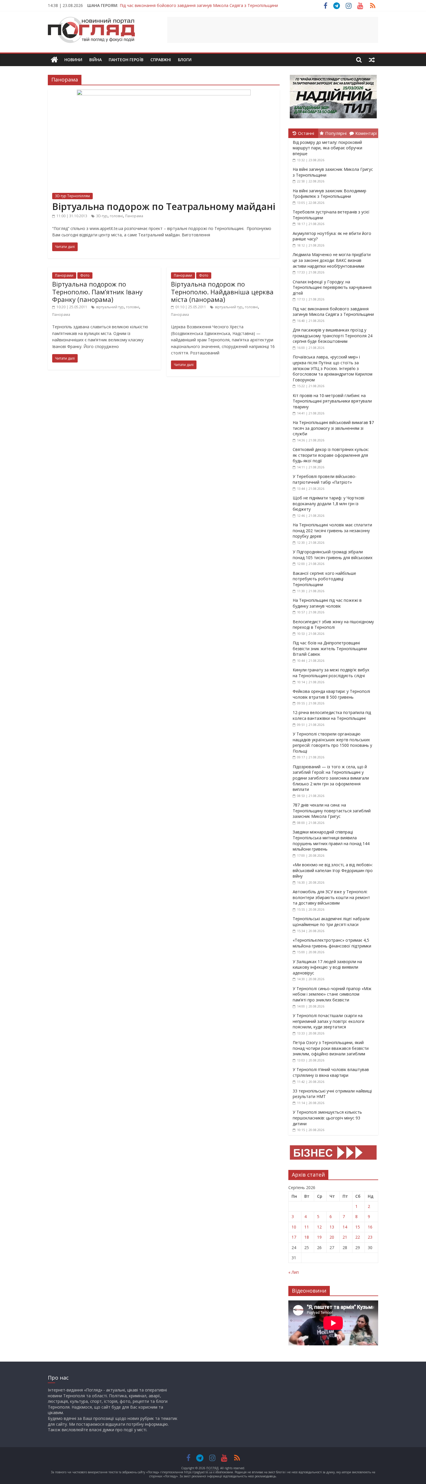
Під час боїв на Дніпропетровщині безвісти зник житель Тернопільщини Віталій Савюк (330, 648)
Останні (306, 133)
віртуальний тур (110, 307)
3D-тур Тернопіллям (72, 195)
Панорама (134, 215)
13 (331, 1227)
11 (306, 1227)
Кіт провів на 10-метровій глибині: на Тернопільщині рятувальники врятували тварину (332, 401)
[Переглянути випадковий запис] (371, 60)
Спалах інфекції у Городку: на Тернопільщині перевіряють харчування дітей (332, 287)
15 (357, 1227)
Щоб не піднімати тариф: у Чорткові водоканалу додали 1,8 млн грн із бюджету (328, 503)
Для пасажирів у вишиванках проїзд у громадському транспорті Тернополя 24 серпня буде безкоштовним (332, 335)
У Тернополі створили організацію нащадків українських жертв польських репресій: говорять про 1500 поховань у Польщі (332, 742)
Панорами (64, 275)
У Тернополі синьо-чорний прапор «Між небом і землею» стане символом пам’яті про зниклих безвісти (332, 994)
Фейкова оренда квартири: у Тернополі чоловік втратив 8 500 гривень (331, 694)
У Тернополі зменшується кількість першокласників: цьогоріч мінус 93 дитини (327, 1117)
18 (306, 1237)
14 (345, 1227)
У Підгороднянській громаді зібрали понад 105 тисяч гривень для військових (332, 554)
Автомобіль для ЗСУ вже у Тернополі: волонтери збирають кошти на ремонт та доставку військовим (331, 897)
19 (319, 1237)
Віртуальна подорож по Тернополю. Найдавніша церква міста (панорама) (222, 292)
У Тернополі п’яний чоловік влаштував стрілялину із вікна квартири (331, 1072)
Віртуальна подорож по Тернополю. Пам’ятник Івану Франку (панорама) (97, 292)
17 (294, 1237)
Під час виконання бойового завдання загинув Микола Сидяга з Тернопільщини (199, 5)
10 (294, 1227)
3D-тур (102, 215)
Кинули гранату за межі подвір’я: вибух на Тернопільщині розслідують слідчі (331, 672)
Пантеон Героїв (126, 59)
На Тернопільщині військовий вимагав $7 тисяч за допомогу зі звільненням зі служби (333, 428)
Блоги (185, 59)
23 (370, 1237)
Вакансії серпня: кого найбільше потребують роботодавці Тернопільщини (324, 578)
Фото (85, 275)
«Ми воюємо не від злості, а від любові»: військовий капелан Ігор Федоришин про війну (333, 870)
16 (370, 1227)
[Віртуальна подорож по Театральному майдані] (164, 93)
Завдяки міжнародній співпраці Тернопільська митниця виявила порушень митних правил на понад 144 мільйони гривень (331, 840)
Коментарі (366, 133)
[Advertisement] (272, 30)
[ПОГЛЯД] (54, 60)
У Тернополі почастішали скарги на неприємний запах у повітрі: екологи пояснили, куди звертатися (328, 1021)
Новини (73, 59)
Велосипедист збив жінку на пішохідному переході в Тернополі (333, 624)
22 (357, 1237)
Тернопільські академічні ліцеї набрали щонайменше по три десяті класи (331, 921)
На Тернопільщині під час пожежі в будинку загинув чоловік (327, 603)
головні (116, 215)
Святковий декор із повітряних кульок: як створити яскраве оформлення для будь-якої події (331, 455)
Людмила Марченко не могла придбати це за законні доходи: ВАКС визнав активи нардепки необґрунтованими (332, 260)
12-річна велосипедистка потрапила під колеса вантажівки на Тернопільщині (332, 715)
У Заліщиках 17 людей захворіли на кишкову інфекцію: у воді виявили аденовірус (327, 967)
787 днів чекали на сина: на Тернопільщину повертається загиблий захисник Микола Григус (332, 810)
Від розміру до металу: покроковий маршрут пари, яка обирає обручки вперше (327, 147)
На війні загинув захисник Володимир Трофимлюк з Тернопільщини (329, 193)
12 (319, 1227)
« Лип (293, 1272)
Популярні (336, 133)
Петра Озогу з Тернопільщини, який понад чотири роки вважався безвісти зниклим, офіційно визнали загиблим (331, 1048)
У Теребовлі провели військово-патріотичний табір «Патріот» (324, 479)
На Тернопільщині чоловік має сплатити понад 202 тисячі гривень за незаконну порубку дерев (332, 530)
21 (345, 1237)
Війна (95, 59)
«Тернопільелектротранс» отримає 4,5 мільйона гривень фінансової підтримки (332, 943)
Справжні (160, 59)
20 (331, 1237)
